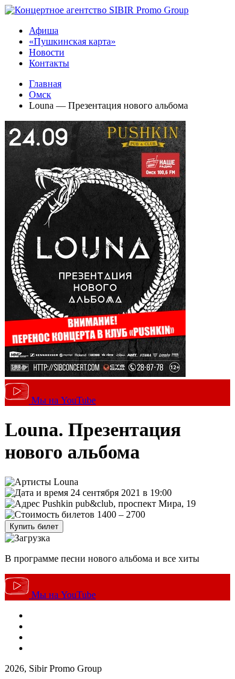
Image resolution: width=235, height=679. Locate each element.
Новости (46, 52)
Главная (45, 84)
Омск (40, 94)
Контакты (49, 63)
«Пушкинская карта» (72, 41)
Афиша (43, 30)
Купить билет (34, 526)
